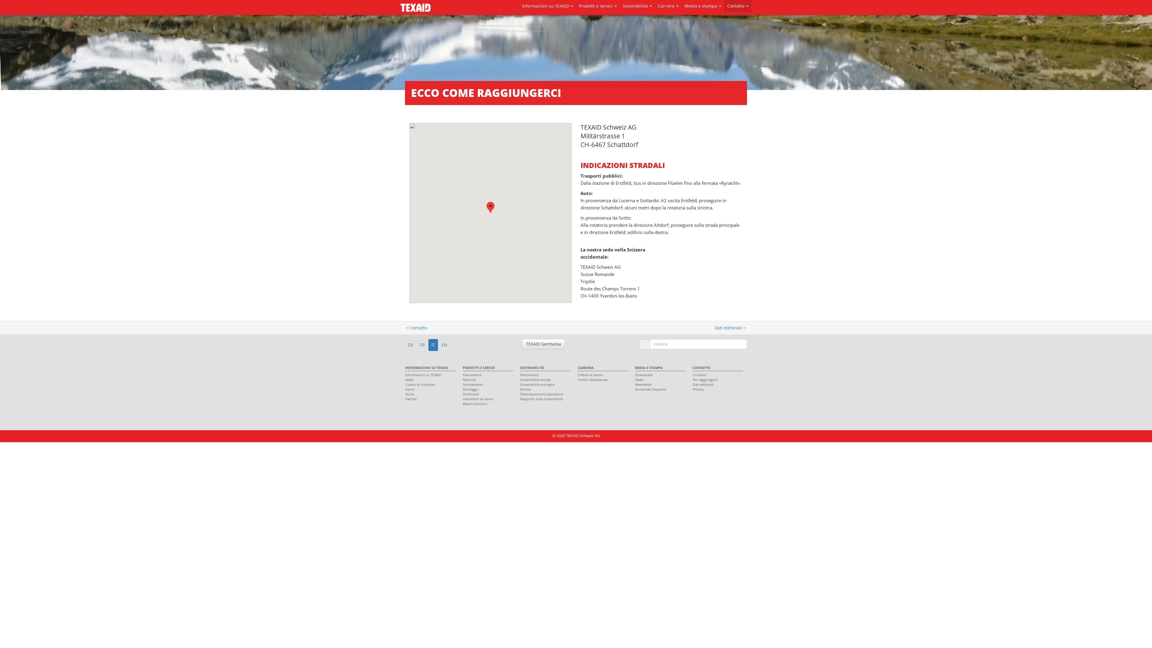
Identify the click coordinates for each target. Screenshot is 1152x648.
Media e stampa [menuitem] (649, 367)
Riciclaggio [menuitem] (471, 389)
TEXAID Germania (543, 344)
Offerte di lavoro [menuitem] (590, 375)
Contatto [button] (736, 6)
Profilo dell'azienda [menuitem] (593, 379)
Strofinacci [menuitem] (471, 394)
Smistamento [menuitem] (473, 384)
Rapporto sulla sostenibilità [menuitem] (541, 399)
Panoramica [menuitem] (472, 375)
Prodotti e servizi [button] (596, 6)
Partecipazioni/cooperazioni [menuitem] (541, 394)
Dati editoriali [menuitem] (703, 384)
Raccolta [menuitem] (469, 379)
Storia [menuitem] (409, 394)
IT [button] (433, 345)
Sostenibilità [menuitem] (532, 367)
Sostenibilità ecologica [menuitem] (537, 384)
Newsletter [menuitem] (643, 384)
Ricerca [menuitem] (525, 389)
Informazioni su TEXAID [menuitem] (426, 367)
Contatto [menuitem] (701, 367)
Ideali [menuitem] (409, 379)
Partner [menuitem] (411, 399)
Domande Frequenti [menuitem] (650, 389)
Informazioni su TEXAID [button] (546, 6)
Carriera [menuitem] (586, 367)
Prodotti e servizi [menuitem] (479, 367)
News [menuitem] (639, 379)
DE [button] (410, 345)
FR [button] (422, 345)
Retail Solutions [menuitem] (475, 403)
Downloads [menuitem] (644, 375)
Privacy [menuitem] (698, 389)
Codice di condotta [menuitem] (420, 384)
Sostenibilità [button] (636, 6)
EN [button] (444, 345)
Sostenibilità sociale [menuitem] (535, 379)
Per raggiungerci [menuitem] (705, 379)
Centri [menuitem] (410, 389)
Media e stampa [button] (701, 6)
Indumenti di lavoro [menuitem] (478, 399)
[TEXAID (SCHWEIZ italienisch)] (415, 6)
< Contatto (416, 328)
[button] (490, 207)
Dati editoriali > (730, 328)
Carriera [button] (667, 6)
